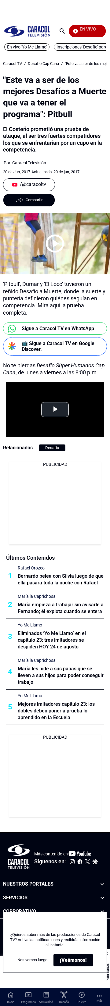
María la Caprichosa (37, 596)
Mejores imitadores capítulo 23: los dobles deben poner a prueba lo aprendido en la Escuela (56, 710)
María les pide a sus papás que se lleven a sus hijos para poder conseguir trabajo (61, 675)
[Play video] (55, 243)
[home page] (27, 31)
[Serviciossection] (102, 898)
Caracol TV (12, 63)
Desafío (52, 447)
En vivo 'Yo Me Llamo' (27, 47)
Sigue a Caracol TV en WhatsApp (58, 328)
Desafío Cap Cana (43, 63)
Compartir (34, 200)
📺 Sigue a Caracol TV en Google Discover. (58, 346)
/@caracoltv (33, 184)
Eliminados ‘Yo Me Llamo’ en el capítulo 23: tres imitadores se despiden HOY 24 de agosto (52, 640)
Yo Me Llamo (30, 625)
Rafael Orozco (31, 567)
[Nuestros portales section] (102, 884)
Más (99, 1000)
